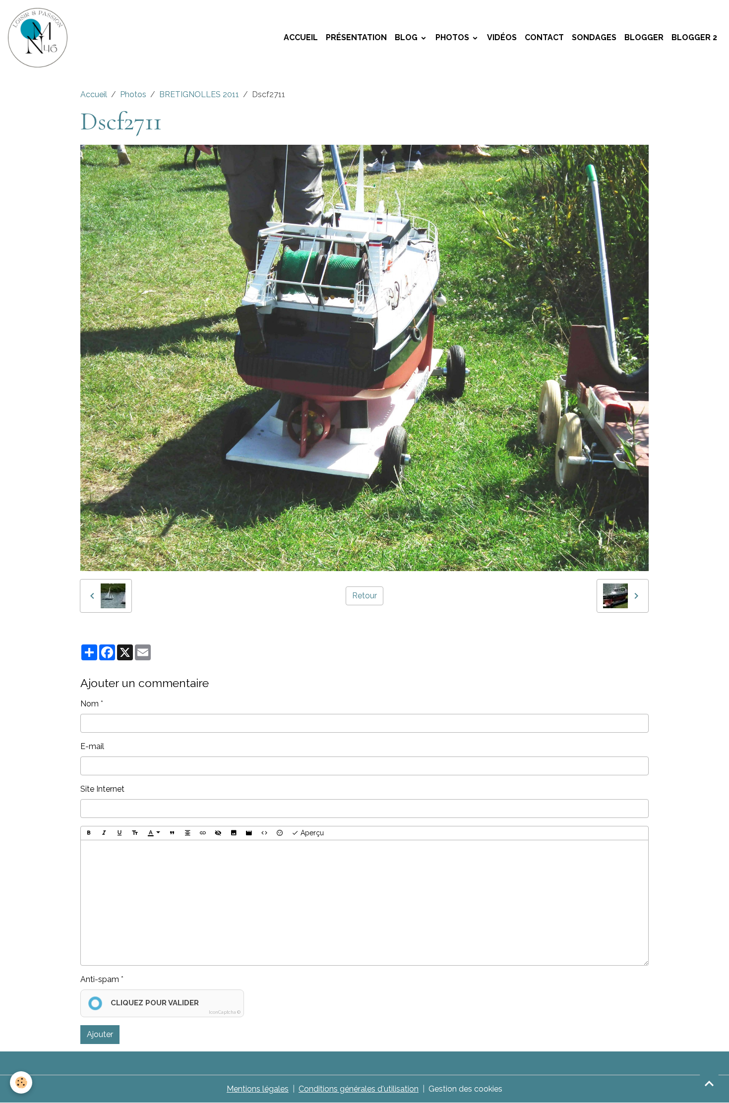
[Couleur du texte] (154, 833)
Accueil (301, 37)
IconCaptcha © (225, 1012)
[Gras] (89, 833)
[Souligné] (119, 833)
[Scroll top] (709, 1083)
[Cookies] (21, 1082)
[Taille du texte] (135, 833)
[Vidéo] (249, 833)
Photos (453, 37)
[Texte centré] (187, 833)
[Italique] (104, 833)
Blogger (644, 37)
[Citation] (172, 833)
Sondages (594, 37)
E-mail (92, 746)
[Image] (234, 833)
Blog (407, 37)
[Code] (264, 833)
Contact (544, 37)
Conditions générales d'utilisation (359, 1089)
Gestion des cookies (465, 1089)
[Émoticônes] (280, 833)
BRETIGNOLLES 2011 (199, 94)
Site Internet (102, 789)
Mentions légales (258, 1089)
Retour (364, 595)
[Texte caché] (218, 833)
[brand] (39, 37)
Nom (89, 703)
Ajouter (100, 1034)
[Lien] (203, 833)
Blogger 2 (694, 37)
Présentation (356, 37)
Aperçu (311, 833)
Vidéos (502, 37)
